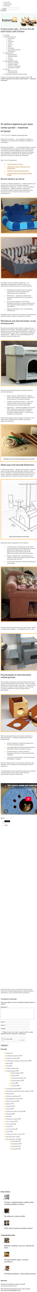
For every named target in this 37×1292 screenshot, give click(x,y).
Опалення (11, 48)
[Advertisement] (18, 100)
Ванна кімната (12, 54)
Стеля (9, 43)
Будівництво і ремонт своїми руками (15, 74)
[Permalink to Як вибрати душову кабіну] (6, 1213)
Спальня (10, 59)
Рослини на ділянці (14, 67)
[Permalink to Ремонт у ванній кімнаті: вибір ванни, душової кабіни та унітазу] (6, 1199)
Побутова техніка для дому (14, 1111)
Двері (8, 1065)
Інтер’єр (6, 69)
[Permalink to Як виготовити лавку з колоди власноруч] (6, 1256)
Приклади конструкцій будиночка (18, 171)
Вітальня (14, 1075)
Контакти (7, 5)
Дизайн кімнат (8, 53)
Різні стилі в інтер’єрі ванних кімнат (18, 1228)
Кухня (10, 58)
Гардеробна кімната (17, 1078)
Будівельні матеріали (12, 1055)
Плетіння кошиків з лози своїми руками (20, 1273)
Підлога (10, 45)
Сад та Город (10, 1121)
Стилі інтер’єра (12, 72)
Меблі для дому (12, 71)
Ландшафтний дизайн (11, 61)
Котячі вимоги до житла (15, 164)
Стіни (9, 40)
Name (2, 1022)
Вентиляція (14, 1141)
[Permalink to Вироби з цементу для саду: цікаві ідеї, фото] (6, 1242)
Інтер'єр (8, 1093)
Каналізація (11, 51)
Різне (7, 1116)
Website (3, 1028)
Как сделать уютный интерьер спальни (16, 989)
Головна (6, 35)
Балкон (8, 1053)
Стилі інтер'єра (10, 1129)
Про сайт (7, 2)
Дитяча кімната (12, 56)
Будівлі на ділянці (13, 62)
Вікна (9, 46)
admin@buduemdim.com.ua (9, 1285)
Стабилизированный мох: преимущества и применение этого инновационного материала (17, 991)
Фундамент (11, 38)
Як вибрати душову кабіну (14, 1216)
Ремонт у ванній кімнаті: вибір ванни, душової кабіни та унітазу (19, 1203)
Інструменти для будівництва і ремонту (18, 1091)
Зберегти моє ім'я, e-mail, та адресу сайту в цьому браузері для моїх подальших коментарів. (17, 1032)
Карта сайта (8, 4)
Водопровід (15, 1143)
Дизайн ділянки (13, 64)
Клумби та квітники (14, 66)
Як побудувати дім (10, 36)
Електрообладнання (14, 49)
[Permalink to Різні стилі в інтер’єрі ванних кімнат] (6, 1225)
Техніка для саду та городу (14, 1134)
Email (2, 1025)
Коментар (4, 1007)
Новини (8, 1103)
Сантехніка (9, 1124)
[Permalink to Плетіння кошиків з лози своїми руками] (6, 1270)
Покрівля (11, 41)
